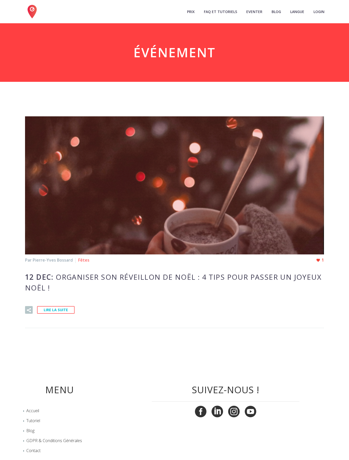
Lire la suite (56, 309)
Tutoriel (33, 420)
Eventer (254, 11)
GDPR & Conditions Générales (54, 440)
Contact (33, 450)
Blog (276, 11)
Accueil (32, 410)
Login (318, 11)
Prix (191, 11)
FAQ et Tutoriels (220, 11)
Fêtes (83, 260)
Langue (297, 11)
